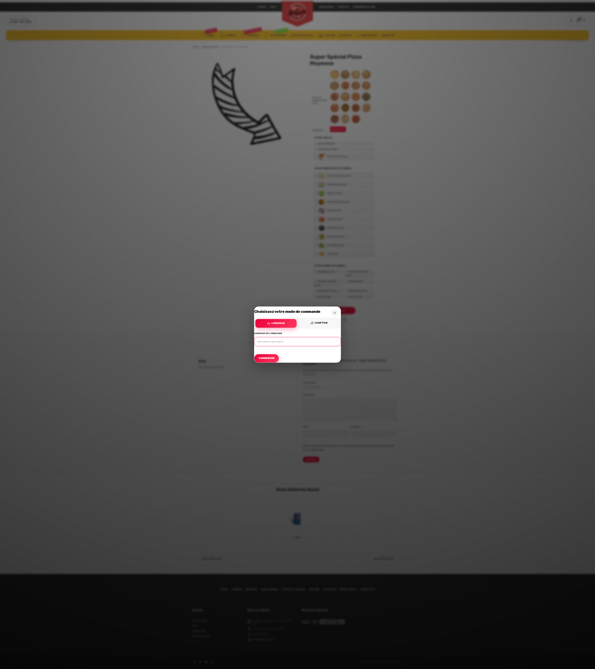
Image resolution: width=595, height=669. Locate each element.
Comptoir (321, 323)
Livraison (278, 323)
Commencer (267, 358)
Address (297, 340)
